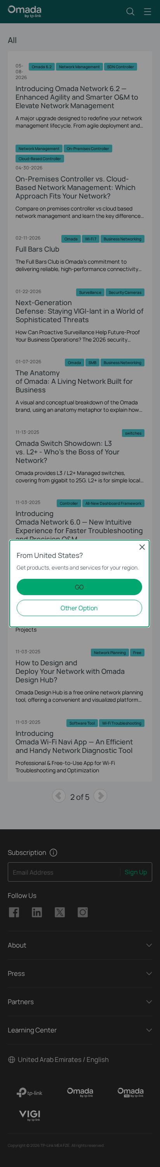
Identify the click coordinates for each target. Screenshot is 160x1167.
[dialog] (80, 583)
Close (142, 547)
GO (79, 587)
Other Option (79, 608)
